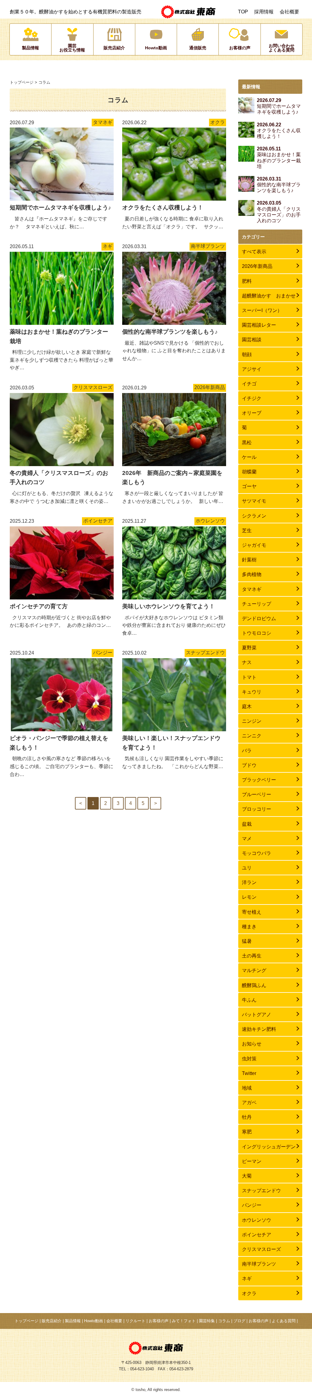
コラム (224, 1321)
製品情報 (73, 1321)
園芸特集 (207, 1321)
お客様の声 (158, 1321)
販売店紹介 (52, 1321)
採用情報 (264, 11)
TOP (243, 11)
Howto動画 (93, 1321)
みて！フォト (184, 1321)
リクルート (135, 1321)
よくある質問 (284, 1321)
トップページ (22, 82)
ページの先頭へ (297, 1383)
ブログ (239, 1321)
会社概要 (289, 11)
